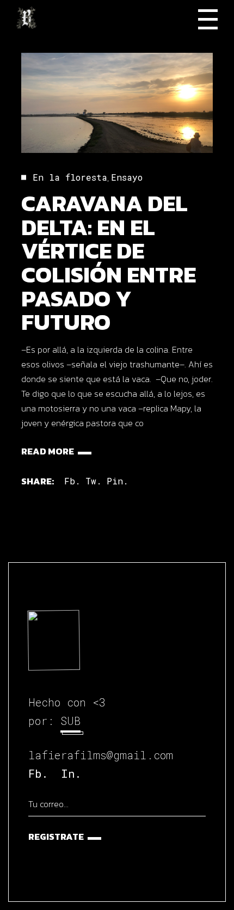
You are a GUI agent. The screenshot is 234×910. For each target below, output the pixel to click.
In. (71, 773)
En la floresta (70, 177)
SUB (70, 721)
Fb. (38, 773)
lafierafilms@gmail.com (100, 755)
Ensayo (127, 177)
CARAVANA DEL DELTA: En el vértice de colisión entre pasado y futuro (108, 262)
